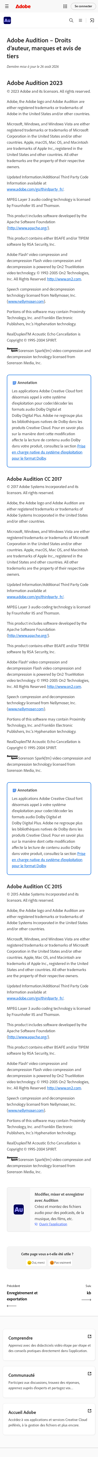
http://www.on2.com (64, 279)
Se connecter (83, 6)
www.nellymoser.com (26, 301)
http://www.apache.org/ (28, 228)
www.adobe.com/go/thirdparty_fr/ (35, 189)
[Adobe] (23, 6)
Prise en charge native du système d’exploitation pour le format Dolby (48, 452)
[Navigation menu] (7, 6)
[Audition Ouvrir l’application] (92, 20)
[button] (65, 6)
